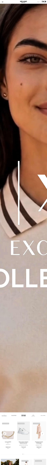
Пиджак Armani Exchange (39, 442)
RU (38, 1)
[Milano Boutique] (23, 2)
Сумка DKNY (8, 441)
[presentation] (4, 434)
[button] (23, 454)
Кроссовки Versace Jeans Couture (23, 442)
